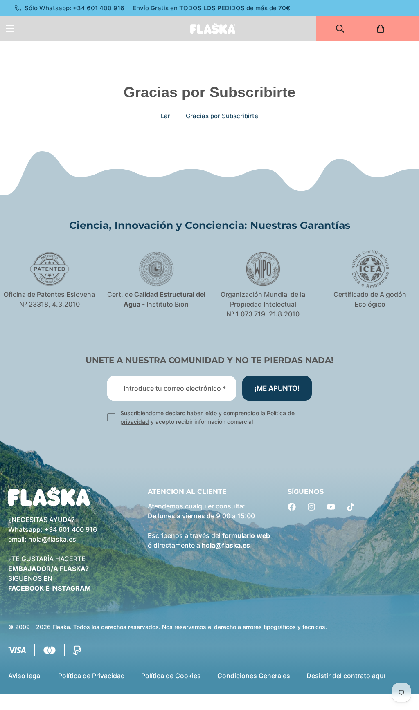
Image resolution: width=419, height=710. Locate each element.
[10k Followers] (311, 507)
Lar (165, 116)
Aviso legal (25, 676)
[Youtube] (331, 507)
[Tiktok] (351, 507)
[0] (383, 28)
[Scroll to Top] (403, 665)
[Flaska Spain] (212, 28)
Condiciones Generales (253, 676)
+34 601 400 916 (70, 529)
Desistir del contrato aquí (345, 676)
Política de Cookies (171, 676)
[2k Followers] (292, 507)
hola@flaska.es (52, 539)
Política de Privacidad (91, 676)
